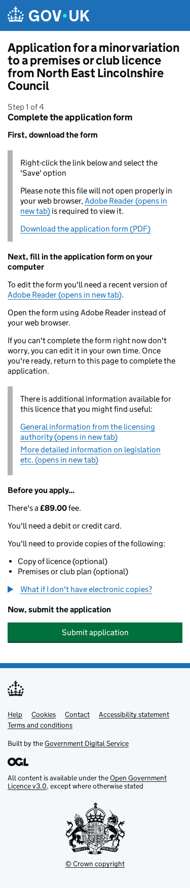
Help (15, 714)
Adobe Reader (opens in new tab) (65, 295)
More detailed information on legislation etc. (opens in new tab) (90, 455)
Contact (77, 714)
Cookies (43, 714)
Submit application (95, 632)
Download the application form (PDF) (85, 229)
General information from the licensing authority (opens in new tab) (87, 432)
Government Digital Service (87, 743)
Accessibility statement (134, 714)
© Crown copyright (95, 863)
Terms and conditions (40, 725)
